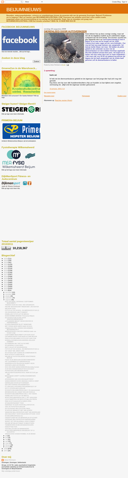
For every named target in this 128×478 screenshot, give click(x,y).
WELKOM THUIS (10, 308)
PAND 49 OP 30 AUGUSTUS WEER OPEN (18, 401)
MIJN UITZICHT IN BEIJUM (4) (14, 354)
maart (7, 443)
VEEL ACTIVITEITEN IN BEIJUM (15, 406)
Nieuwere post (49, 96)
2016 (6, 276)
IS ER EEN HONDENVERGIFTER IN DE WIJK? (19, 369)
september (8, 298)
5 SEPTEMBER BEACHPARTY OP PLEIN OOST (20, 334)
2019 (6, 270)
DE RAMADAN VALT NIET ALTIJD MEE (17, 343)
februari (7, 445)
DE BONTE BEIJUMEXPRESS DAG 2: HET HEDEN (21, 394)
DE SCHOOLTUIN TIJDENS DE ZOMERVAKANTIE (20, 352)
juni (6, 437)
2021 (6, 266)
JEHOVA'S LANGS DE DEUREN (15, 365)
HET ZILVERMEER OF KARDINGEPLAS (17, 361)
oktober (7, 296)
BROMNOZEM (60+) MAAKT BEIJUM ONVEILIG (20, 392)
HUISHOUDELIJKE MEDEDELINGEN (16, 370)
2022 (6, 264)
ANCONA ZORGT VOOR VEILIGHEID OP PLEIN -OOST (22, 414)
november (8, 294)
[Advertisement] (13, 202)
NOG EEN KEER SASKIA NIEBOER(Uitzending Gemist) (22, 367)
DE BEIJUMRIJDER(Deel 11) (14, 416)
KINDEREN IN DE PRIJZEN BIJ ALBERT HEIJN (19, 363)
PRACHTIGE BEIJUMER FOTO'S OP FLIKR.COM (20, 338)
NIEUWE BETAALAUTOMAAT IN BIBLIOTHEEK (19, 423)
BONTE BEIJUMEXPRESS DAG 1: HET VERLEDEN (21, 397)
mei (6, 439)
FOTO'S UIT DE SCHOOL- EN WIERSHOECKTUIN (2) (22, 310)
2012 (6, 284)
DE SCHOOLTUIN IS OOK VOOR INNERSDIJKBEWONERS (15, 318)
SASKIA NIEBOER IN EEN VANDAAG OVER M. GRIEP (22, 381)
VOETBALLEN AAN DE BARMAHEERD (17, 428)
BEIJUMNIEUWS (23, 9)
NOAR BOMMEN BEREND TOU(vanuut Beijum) (19, 316)
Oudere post (122, 96)
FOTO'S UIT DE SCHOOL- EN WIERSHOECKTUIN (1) (22, 349)
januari (7, 446)
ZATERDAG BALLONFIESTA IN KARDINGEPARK (20, 419)
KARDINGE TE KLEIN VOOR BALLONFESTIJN (19, 405)
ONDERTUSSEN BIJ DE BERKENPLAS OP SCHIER (21, 417)
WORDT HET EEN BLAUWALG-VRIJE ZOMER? (20, 421)
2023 (6, 262)
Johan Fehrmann (10, 460)
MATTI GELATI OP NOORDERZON (16, 347)
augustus (8, 299)
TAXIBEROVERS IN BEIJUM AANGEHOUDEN (19, 425)
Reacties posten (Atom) (63, 100)
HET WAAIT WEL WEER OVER (14, 351)
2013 (6, 282)
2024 (6, 260)
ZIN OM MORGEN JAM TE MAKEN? (16, 312)
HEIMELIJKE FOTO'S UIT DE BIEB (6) (17, 314)
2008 (6, 448)
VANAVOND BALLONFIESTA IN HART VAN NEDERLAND (22, 412)
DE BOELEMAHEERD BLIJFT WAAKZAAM (18, 324)
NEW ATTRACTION (11, 427)
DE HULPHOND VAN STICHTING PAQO (17, 408)
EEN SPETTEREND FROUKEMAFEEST (17, 384)
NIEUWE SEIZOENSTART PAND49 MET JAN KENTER (22, 306)
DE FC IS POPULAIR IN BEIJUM (15, 388)
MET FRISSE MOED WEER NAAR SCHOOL (18, 326)
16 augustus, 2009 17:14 (57, 88)
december (8, 292)
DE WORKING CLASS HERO (14, 345)
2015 (6, 278)
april (6, 441)
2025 (6, 258)
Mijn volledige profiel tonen (11, 471)
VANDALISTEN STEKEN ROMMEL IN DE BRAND (20, 434)
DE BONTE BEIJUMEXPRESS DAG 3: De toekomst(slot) (22, 390)
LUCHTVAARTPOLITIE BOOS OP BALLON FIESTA (21, 399)
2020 (6, 268)
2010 (6, 288)
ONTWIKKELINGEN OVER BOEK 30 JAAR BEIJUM (21, 336)
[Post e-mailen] (67, 65)
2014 (6, 280)
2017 (6, 274)
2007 (6, 450)
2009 (6, 290)
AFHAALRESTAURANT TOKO (14, 403)
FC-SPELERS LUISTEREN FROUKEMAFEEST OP (20, 386)
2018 (6, 272)
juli (6, 435)
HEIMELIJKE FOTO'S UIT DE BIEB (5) (17, 395)
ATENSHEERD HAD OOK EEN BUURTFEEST (19, 379)
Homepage (86, 96)
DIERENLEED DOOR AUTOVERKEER (65, 31)
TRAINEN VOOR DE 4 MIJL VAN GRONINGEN (19, 305)
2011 (6, 286)
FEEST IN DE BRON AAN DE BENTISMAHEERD (20, 360)
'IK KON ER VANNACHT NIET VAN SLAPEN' (18, 410)
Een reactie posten (49, 92)
